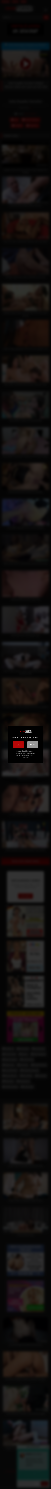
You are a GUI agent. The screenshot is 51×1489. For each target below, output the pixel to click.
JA (18, 745)
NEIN (32, 745)
